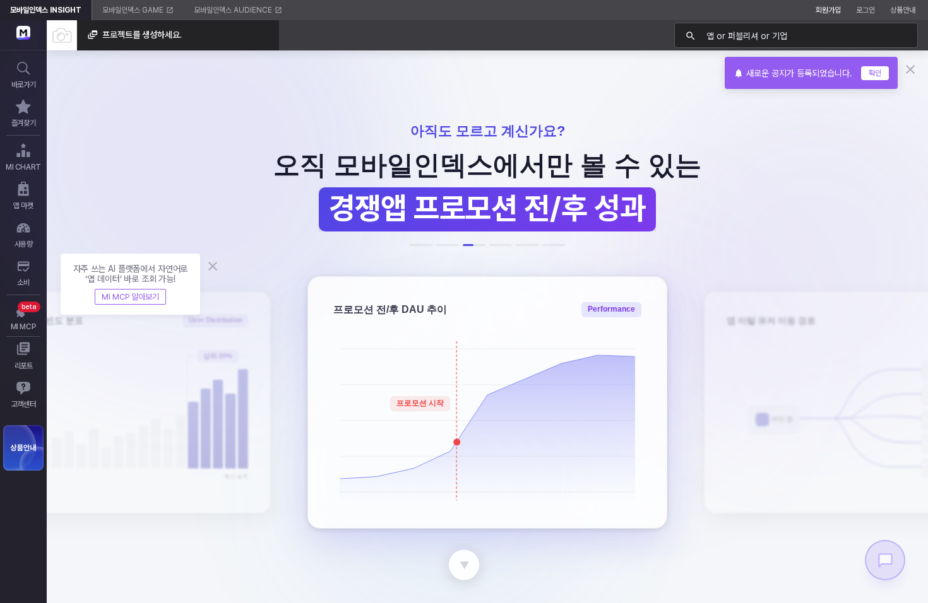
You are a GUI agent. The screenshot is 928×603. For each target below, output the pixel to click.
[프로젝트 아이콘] (62, 35)
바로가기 (23, 84)
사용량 (24, 244)
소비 (23, 282)
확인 (875, 73)
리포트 (24, 365)
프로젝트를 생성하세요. (142, 35)
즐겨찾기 (23, 123)
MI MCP (24, 326)
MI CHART (23, 167)
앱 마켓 (23, 205)
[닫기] (910, 69)
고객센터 (23, 404)
